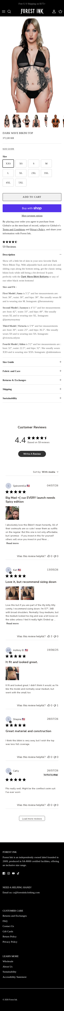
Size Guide (8, 149)
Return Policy (10, 936)
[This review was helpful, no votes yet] (49, 556)
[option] (32, 64)
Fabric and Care (11, 371)
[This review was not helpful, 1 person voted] (55, 705)
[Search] (10, 11)
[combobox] (45, 472)
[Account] (53, 11)
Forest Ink (13, 1000)
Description (9, 254)
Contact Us (8, 926)
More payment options (32, 215)
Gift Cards (8, 931)
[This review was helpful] (49, 636)
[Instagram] (8, 873)
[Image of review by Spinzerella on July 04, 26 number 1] (12, 513)
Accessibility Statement (14, 977)
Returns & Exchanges (14, 380)
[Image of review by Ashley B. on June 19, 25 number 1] (12, 673)
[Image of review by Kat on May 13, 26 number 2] (27, 593)
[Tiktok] (18, 873)
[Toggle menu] (3, 11)
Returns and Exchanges (15, 916)
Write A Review (32, 453)
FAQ (5, 921)
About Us (7, 966)
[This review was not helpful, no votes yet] (55, 556)
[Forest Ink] (32, 12)
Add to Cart (32, 197)
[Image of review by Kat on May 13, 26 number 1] (12, 593)
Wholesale (8, 961)
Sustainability (10, 398)
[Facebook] (4, 873)
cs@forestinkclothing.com (26, 892)
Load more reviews (32, 818)
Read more (12, 543)
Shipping (7, 389)
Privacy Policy (10, 941)
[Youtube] (13, 873)
